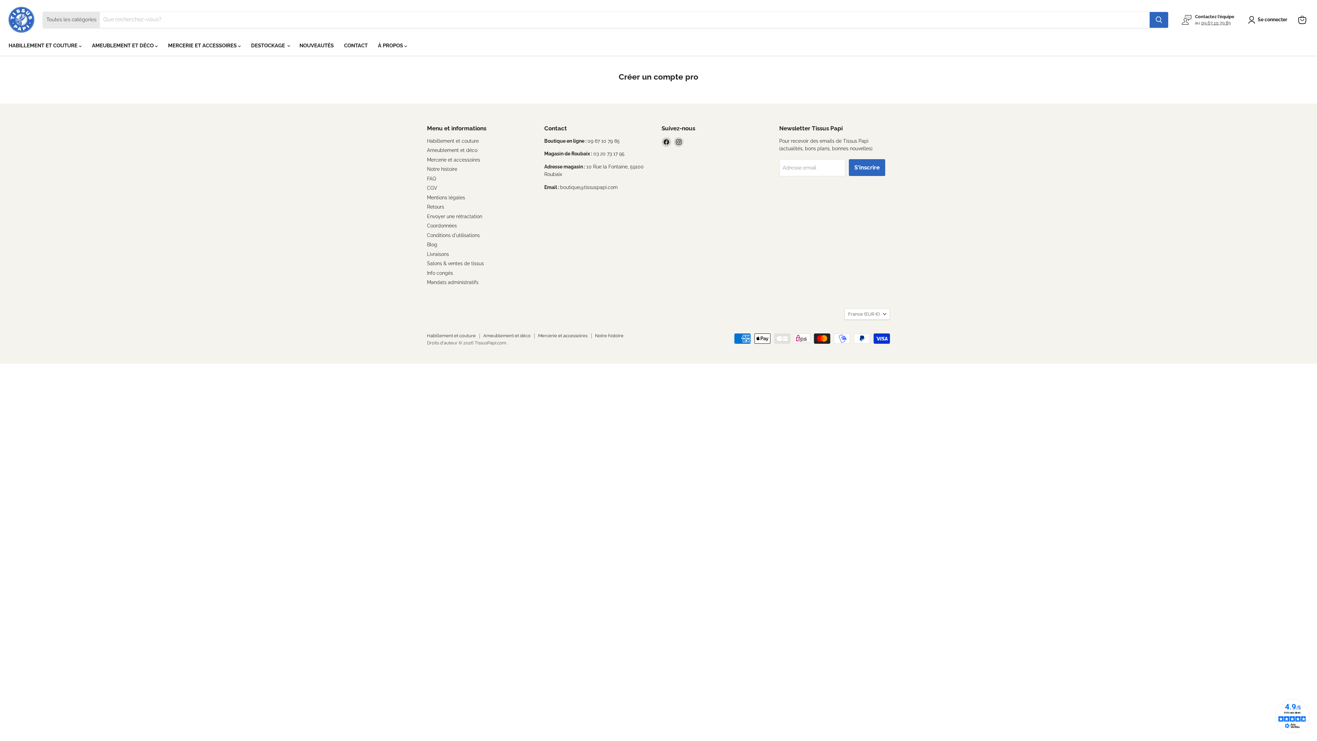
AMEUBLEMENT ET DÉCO (123, 46)
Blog (432, 244)
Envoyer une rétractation (454, 216)
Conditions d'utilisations (453, 235)
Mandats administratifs (452, 282)
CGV (432, 188)
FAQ (431, 178)
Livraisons (438, 254)
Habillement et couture (453, 141)
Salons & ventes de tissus (455, 263)
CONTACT (356, 46)
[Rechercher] (1159, 20)
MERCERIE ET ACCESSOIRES (203, 46)
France (864, 314)
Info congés (440, 273)
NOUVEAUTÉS (316, 46)
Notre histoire (442, 169)
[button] (1269, 20)
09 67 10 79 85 (1216, 22)
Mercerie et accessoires (453, 160)
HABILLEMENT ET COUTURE (44, 46)
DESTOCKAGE (268, 46)
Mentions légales (446, 197)
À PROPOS (391, 46)
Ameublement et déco (452, 150)
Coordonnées (442, 225)
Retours (435, 207)
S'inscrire (867, 167)
